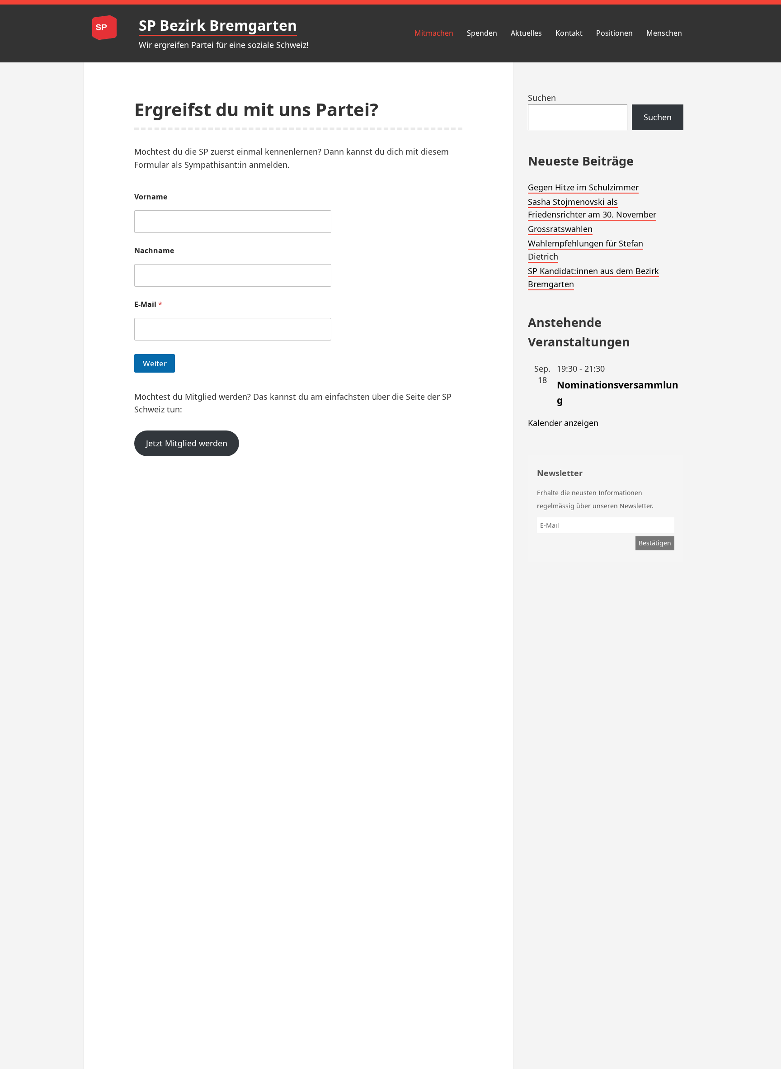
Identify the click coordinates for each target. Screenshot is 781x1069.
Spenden (482, 33)
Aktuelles (526, 33)
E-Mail (148, 304)
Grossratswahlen (560, 228)
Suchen (542, 97)
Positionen (614, 33)
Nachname (154, 250)
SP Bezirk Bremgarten (218, 25)
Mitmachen (433, 33)
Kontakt (569, 33)
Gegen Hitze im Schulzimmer (583, 187)
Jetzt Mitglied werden (186, 443)
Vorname (150, 197)
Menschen (664, 33)
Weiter (155, 363)
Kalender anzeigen (563, 422)
